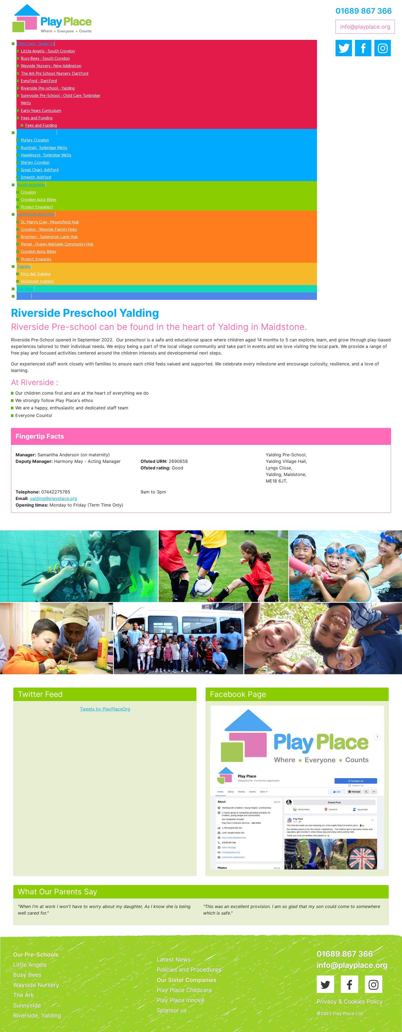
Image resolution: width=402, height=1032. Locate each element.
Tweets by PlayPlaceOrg (105, 709)
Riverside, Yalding (37, 1015)
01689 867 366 (364, 11)
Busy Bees (27, 974)
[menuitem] (35, 43)
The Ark (23, 995)
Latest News (174, 959)
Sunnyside (27, 1005)
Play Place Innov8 (181, 1000)
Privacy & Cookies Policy (350, 1001)
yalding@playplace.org (53, 498)
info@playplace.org (365, 26)
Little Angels (30, 964)
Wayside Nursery (36, 984)
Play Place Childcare (184, 990)
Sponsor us (172, 1010)
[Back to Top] (392, 1022)
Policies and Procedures (189, 969)
